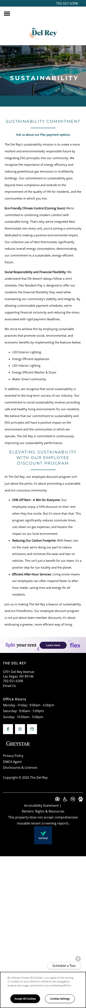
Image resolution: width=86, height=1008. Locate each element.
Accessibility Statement (41, 805)
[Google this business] (32, 729)
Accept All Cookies (25, 998)
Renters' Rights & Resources (43, 811)
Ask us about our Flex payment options (43, 135)
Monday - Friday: (15, 705)
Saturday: (10, 711)
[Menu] (7, 14)
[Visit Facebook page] (8, 729)
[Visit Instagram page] (20, 729)
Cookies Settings (60, 998)
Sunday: (9, 717)
